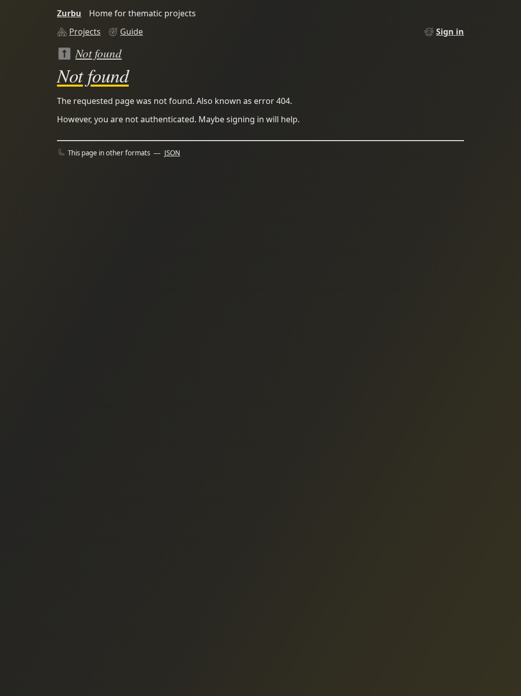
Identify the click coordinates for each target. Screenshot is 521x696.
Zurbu (69, 13)
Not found (98, 53)
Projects (85, 31)
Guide (131, 31)
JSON (172, 152)
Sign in (450, 31)
